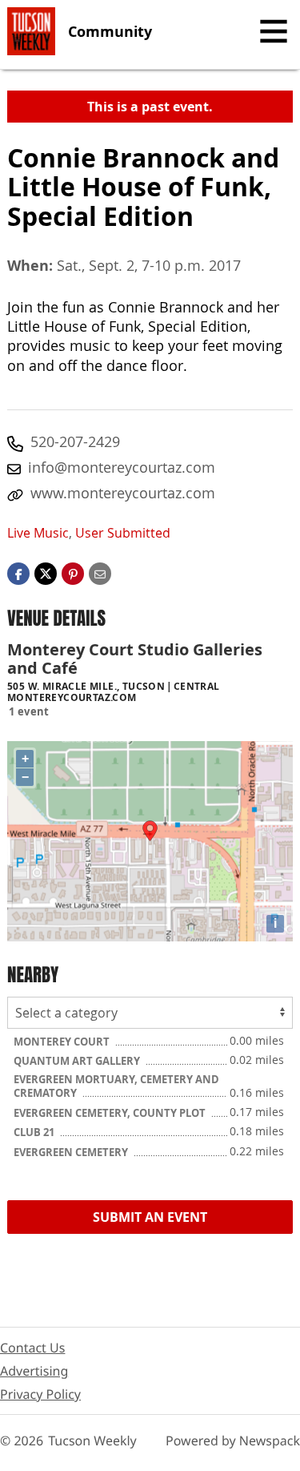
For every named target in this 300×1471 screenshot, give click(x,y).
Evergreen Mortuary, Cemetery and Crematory (116, 1086)
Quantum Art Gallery (78, 1061)
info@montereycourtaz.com (121, 467)
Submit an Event (150, 1217)
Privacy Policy (40, 1394)
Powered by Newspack (233, 1440)
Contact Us (32, 1347)
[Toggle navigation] (274, 31)
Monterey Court (63, 1041)
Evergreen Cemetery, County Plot (111, 1113)
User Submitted (122, 533)
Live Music (38, 533)
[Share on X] (45, 572)
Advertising (34, 1371)
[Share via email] (100, 572)
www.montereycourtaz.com (122, 492)
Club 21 (35, 1132)
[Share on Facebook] (18, 572)
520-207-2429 (75, 441)
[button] (73, 572)
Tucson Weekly (92, 1440)
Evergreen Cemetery (72, 1152)
